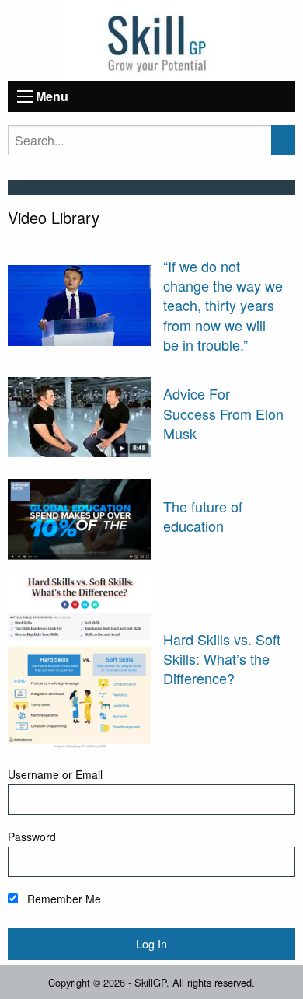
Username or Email (55, 774)
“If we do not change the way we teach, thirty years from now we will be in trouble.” (223, 305)
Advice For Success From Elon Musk (223, 412)
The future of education (202, 516)
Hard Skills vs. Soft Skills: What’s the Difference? (221, 658)
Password (32, 836)
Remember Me (62, 898)
